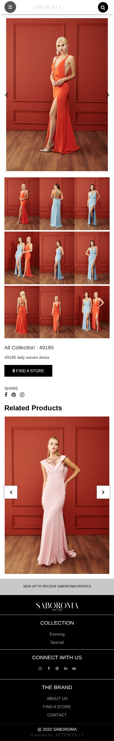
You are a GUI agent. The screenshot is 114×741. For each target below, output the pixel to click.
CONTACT (57, 715)
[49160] (57, 495)
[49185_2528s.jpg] (21, 258)
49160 (16, 562)
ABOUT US (57, 698)
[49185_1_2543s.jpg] (92, 258)
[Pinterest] (57, 668)
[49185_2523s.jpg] (92, 312)
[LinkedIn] (65, 668)
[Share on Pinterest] (13, 395)
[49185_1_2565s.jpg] (57, 203)
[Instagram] (40, 668)
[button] (7, 95)
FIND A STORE (29, 370)
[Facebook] (48, 668)
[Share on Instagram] (22, 395)
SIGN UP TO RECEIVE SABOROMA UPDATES (57, 586)
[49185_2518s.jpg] (21, 312)
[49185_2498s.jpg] (57, 312)
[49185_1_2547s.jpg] (92, 203)
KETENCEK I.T (70, 734)
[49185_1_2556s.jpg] (57, 258)
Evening (57, 634)
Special (57, 642)
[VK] (74, 668)
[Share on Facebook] (5, 395)
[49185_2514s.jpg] (21, 203)
